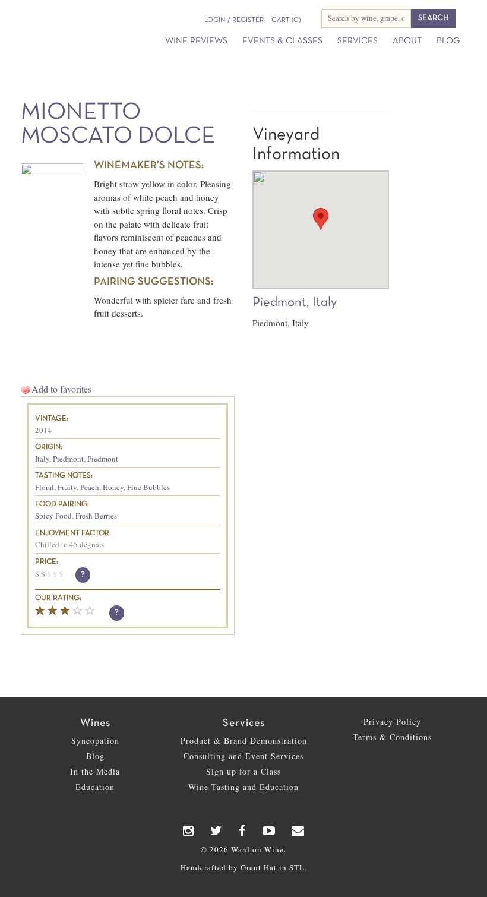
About (407, 41)
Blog (448, 41)
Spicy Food (53, 515)
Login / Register (234, 20)
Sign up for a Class (243, 771)
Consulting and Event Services (243, 756)
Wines (95, 723)
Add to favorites (61, 389)
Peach (89, 487)
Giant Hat (259, 867)
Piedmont (68, 458)
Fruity (67, 487)
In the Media (95, 771)
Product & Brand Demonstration (244, 740)
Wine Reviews (196, 41)
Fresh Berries (96, 515)
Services (357, 41)
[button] (320, 219)
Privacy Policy (392, 721)
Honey (113, 487)
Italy (42, 458)
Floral (44, 487)
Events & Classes (282, 41)
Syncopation (95, 740)
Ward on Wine (44, 16)
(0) (286, 20)
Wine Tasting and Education (243, 786)
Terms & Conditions (392, 737)
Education (95, 786)
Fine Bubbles (148, 487)
